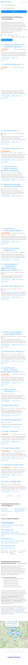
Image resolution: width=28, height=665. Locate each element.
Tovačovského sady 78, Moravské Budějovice (10, 252)
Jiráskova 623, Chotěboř (6, 422)
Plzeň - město (20, 541)
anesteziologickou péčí (21, 608)
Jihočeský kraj (8, 530)
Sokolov (13, 548)
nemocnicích (18, 609)
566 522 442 (5, 144)
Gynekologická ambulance (7, 511)
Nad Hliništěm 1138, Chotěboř (8, 272)
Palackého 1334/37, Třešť (19, 67)
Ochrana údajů (16, 652)
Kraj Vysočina (8, 523)
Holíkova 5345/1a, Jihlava (20, 451)
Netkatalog (7, 2)
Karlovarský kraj (9, 546)
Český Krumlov (15, 532)
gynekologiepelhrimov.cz (19, 344)
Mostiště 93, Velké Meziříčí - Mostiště (9, 354)
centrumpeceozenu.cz (19, 159)
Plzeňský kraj (7, 539)
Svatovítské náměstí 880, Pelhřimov (9, 336)
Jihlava (11, 525)
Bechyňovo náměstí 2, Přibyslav (8, 393)
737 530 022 (5, 243)
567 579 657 (5, 98)
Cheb (2, 548)
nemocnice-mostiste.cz (19, 361)
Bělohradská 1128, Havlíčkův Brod (8, 408)
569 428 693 (17, 415)
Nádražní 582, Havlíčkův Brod (20, 374)
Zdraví (5, 35)
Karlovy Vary (7, 548)
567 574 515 (17, 491)
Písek (12, 534)
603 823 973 (5, 460)
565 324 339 (5, 347)
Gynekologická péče (19, 511)
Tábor (2, 535)
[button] (11, 635)
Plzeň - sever (4, 543)
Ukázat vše (3, 515)
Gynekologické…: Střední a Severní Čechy (14, 552)
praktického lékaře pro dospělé (13, 612)
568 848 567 (5, 162)
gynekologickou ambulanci (13, 292)
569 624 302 (5, 281)
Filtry (26, 37)
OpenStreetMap (23, 621)
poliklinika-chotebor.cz (19, 279)
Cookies (23, 652)
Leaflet (17, 621)
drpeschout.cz (17, 241)
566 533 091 (5, 299)
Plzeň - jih (13, 541)
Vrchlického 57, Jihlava (6, 484)
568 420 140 (17, 259)
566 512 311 (5, 363)
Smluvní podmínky (12, 650)
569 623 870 (17, 426)
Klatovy (9, 541)
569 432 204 (17, 400)
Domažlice (3, 541)
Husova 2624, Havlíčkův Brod (20, 49)
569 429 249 (5, 385)
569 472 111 (5, 60)
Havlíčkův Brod (5, 525)
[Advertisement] (14, 80)
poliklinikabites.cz (18, 195)
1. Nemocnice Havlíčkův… (12, 622)
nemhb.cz (16, 57)
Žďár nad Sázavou (5, 527)
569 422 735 (5, 443)
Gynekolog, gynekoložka (20, 510)
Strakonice (23, 534)
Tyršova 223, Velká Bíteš (6, 188)
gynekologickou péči (16, 293)
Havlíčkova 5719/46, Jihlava (20, 233)
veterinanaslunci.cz (18, 458)
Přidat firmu (21, 650)
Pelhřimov (16, 525)
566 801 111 (23, 179)
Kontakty (9, 652)
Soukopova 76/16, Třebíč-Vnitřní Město (9, 152)
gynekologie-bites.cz (18, 297)
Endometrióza (4, 510)
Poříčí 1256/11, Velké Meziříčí (7, 133)
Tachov (16, 543)
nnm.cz (16, 179)
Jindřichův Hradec (5, 534)
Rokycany (10, 543)
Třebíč (21, 525)
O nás (4, 652)
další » (19, 495)
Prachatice (17, 534)
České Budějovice (5, 532)
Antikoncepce (4, 508)
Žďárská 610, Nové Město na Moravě (9, 172)
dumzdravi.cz (17, 141)
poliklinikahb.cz (17, 382)
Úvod (5, 650)
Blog (14, 660)
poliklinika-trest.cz (18, 95)
